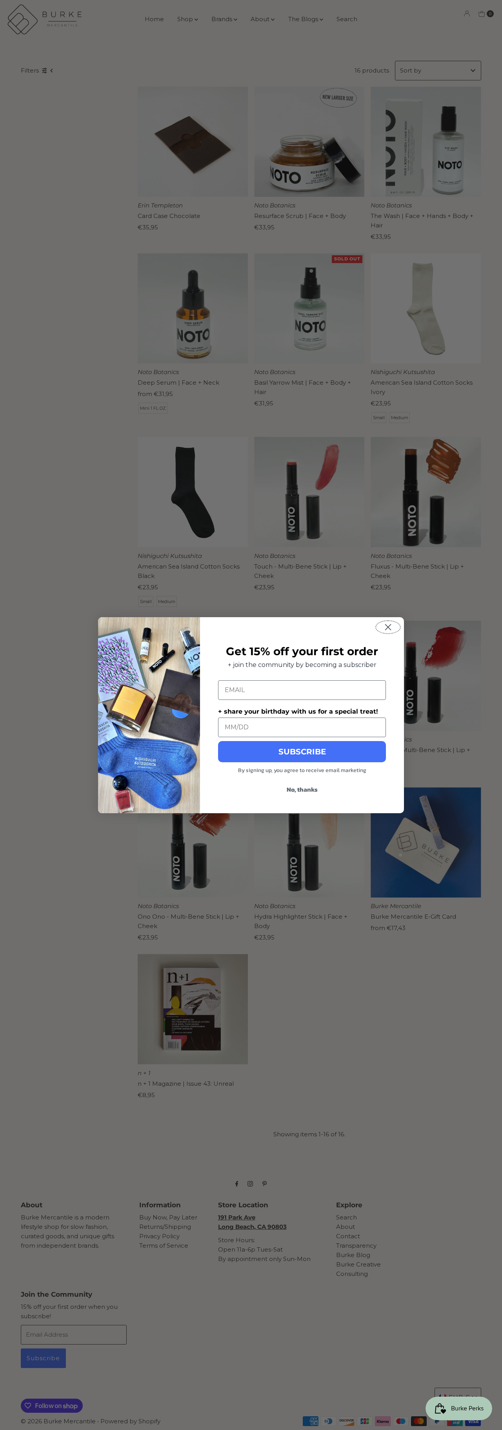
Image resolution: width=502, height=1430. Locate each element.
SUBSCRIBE (302, 751)
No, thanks (302, 789)
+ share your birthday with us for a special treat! (298, 711)
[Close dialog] (388, 627)
